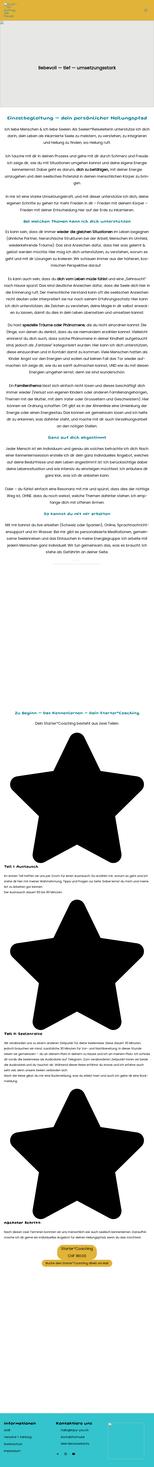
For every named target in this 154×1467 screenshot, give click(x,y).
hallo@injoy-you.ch (75, 1430)
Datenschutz (13, 1444)
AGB (7, 1430)
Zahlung (25, 1437)
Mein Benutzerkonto (75, 1444)
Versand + (12, 1437)
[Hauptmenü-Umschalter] (146, 10)
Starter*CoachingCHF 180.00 (77, 1252)
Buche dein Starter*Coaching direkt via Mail (77, 1263)
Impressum (12, 1451)
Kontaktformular (73, 1437)
